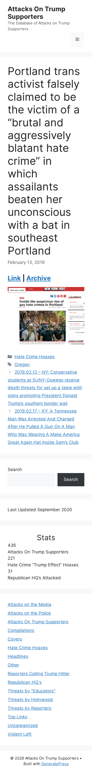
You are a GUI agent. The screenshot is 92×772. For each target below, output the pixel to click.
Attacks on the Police (29, 613)
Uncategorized (23, 725)
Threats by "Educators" (31, 690)
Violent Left (19, 734)
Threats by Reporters (29, 708)
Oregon (22, 364)
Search (15, 469)
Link (14, 278)
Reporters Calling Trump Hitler (39, 673)
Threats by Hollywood (30, 699)
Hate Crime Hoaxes (35, 356)
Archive (38, 278)
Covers (15, 639)
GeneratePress (55, 763)
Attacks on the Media (29, 604)
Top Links (17, 716)
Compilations (21, 630)
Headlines (18, 656)
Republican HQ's (25, 682)
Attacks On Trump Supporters (36, 12)
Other (13, 665)
